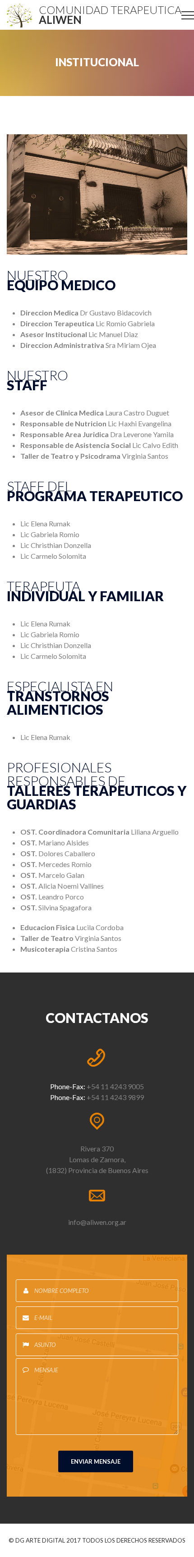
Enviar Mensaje (95, 1461)
